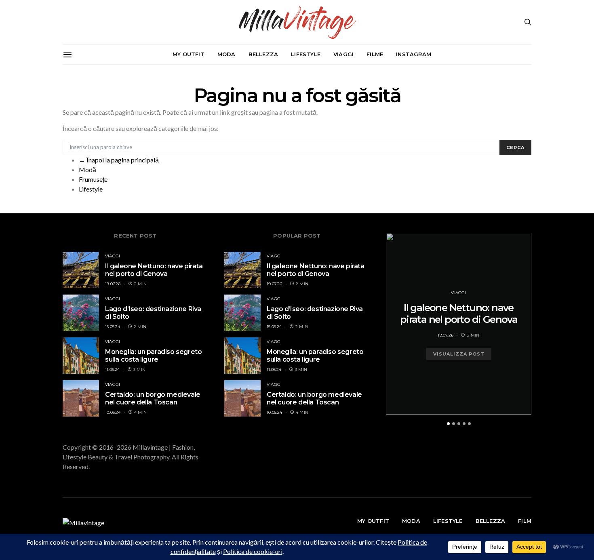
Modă (87, 169)
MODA (226, 54)
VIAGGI (343, 54)
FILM (524, 521)
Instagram (413, 54)
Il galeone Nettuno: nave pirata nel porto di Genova (154, 270)
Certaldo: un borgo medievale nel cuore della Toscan (152, 398)
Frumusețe (93, 179)
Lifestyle (91, 189)
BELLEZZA (263, 54)
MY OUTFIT (188, 54)
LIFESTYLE (305, 54)
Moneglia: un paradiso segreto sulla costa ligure (153, 355)
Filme (375, 54)
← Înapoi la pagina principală (119, 160)
